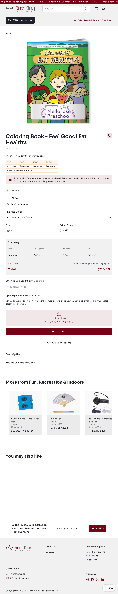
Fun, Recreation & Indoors (56, 382)
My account (91, 560)
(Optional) (25, 281)
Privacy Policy (92, 556)
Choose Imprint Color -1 (21, 217)
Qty (8, 225)
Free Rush (107, 20)
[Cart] (103, 9)
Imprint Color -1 (15, 211)
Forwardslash (51, 591)
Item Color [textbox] (12, 198)
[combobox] (66, 9)
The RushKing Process (20, 362)
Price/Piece (66, 225)
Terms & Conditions (95, 552)
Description (13, 354)
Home (8, 33)
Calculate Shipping (59, 342)
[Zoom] (59, 81)
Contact (50, 552)
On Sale (78, 20)
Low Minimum (92, 20)
